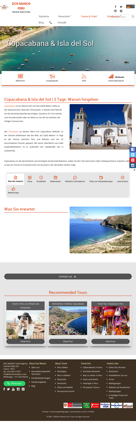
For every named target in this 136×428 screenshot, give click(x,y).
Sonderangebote (38, 382)
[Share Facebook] (132, 149)
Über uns (35, 367)
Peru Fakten (62, 367)
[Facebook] (115, 7)
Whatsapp (16, 383)
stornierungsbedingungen (59, 411)
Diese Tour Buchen (117, 367)
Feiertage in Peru (90, 383)
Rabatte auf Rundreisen (119, 387)
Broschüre (113, 371)
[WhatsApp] (50, 22)
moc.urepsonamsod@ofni (14, 374)
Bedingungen (115, 383)
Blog (41, 22)
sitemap (45, 411)
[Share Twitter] (132, 154)
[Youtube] (13, 389)
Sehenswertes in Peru (92, 367)
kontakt (91, 411)
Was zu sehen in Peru (92, 375)
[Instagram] (115, 11)
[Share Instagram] (132, 165)
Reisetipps (62, 371)
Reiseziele (64, 16)
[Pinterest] (121, 11)
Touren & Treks (89, 16)
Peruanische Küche (65, 391)
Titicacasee (13, 131)
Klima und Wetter (65, 387)
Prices (111, 379)
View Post (25, 341)
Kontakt (62, 22)
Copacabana (9, 106)
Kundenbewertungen (40, 378)
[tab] (15, 179)
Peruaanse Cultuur (91, 387)
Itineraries (61, 383)
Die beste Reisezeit (91, 371)
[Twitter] (121, 7)
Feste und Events (90, 379)
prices (84, 411)
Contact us (66, 276)
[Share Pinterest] (132, 160)
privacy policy (76, 411)
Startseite (44, 16)
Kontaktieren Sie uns (118, 375)
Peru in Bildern (64, 375)
